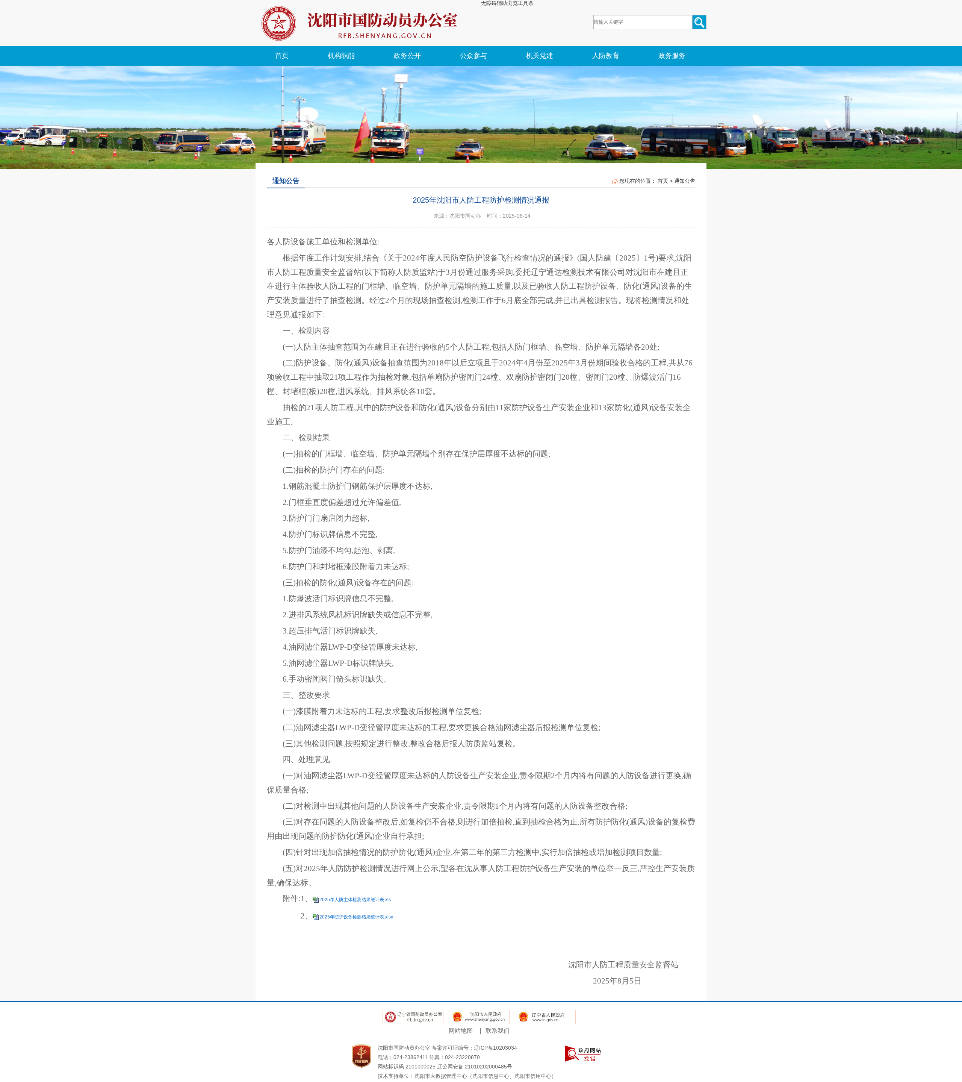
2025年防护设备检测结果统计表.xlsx (356, 917)
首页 (663, 181)
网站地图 (461, 1030)
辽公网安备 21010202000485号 (474, 1067)
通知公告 (684, 181)
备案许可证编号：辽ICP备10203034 (474, 1048)
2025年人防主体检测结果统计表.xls (355, 899)
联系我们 (498, 1030)
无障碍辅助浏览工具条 (507, 3)
